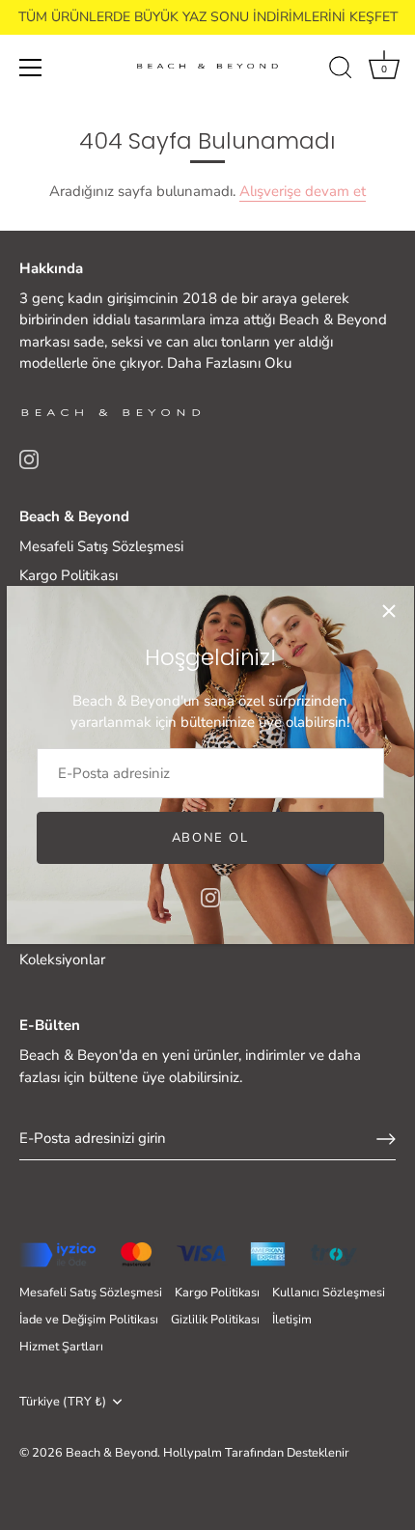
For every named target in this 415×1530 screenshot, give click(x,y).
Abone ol (210, 838)
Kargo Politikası (68, 575)
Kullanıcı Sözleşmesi (328, 1292)
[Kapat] (389, 611)
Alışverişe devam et (302, 191)
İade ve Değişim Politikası (88, 1319)
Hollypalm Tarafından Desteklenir (256, 1452)
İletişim (292, 1319)
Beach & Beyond (111, 1452)
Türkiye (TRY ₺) (62, 1402)
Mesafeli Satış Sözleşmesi (101, 546)
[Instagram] (210, 895)
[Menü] (31, 67)
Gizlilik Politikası (215, 1319)
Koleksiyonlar (62, 959)
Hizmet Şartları (61, 1346)
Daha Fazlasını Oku (229, 363)
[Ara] (340, 70)
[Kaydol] (386, 1139)
